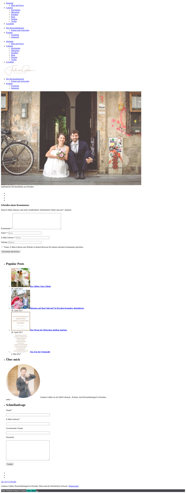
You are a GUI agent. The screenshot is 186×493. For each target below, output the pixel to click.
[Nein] (37, 491)
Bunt (13, 17)
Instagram (15, 37)
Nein (33, 491)
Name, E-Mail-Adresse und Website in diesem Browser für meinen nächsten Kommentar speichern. (44, 247)
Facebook (15, 35)
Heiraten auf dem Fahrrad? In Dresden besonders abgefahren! (57, 308)
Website (4, 242)
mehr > (9, 399)
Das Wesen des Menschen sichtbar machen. (48, 330)
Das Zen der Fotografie (40, 352)
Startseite (9, 3)
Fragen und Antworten (20, 30)
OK (28, 491)
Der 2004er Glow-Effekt (40, 286)
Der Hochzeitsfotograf (15, 28)
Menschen (15, 12)
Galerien (9, 8)
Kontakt (9, 32)
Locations (10, 24)
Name (4, 233)
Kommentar (6, 228)
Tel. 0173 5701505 (8, 482)
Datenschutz (74, 486)
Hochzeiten (15, 10)
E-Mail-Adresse (8, 237)
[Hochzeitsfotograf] (23, 397)
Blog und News (17, 5)
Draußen (14, 14)
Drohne (14, 19)
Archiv (14, 21)
